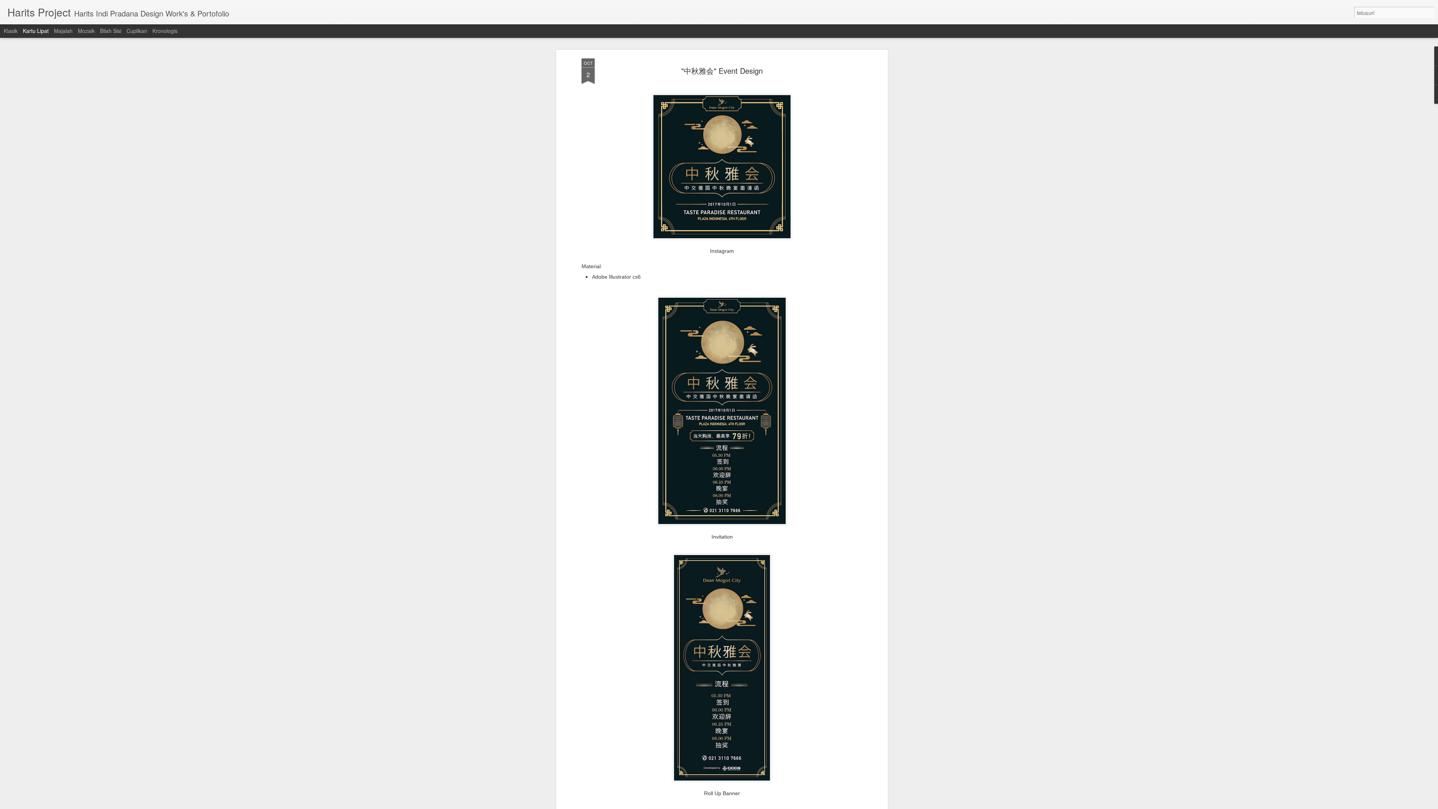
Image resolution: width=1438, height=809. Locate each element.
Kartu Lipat (36, 30)
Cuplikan (137, 30)
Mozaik (86, 30)
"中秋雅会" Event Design (722, 70)
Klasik (11, 30)
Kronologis (165, 30)
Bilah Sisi (110, 30)
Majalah (63, 30)
